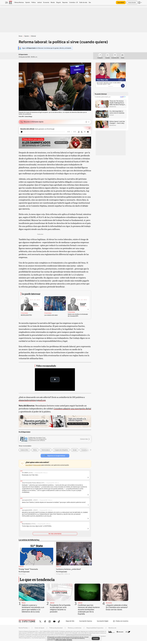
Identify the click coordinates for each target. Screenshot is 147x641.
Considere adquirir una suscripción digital (72, 408)
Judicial (52, 603)
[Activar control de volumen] (88, 131)
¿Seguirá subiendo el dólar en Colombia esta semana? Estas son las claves (117, 607)
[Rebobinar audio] (78, 132)
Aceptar (95, 638)
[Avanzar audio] (81, 132)
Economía (109, 603)
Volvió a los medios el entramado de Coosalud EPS (78, 315)
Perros (23, 603)
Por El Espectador (24, 432)
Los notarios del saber (51, 315)
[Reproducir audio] (22, 132)
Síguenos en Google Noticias (56, 456)
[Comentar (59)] (115, 55)
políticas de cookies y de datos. (63, 640)
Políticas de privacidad (56, 628)
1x (85, 131)
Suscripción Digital (102, 621)
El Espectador (23, 54)
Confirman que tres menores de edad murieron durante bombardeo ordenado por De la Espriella (89, 609)
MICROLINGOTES (26, 315)
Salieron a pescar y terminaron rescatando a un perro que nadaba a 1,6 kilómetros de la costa (33, 608)
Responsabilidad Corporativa (95, 628)
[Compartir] (100, 55)
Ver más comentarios (54, 534)
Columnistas (24, 313)
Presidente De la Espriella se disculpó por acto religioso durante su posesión (60, 608)
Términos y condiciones (74, 628)
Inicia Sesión (132, 2)
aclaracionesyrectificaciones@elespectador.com (78, 634)
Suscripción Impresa (85, 621)
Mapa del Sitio (70, 621)
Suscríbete (121, 2)
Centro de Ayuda (39, 628)
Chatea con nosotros (122, 621)
